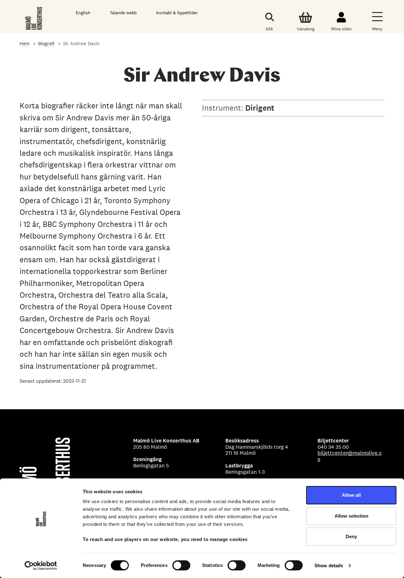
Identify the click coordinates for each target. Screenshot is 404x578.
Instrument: (223, 108)
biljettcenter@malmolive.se (350, 456)
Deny (351, 536)
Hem (25, 43)
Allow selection (351, 516)
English (83, 12)
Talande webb (123, 12)
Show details (328, 565)
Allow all (351, 495)
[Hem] (34, 18)
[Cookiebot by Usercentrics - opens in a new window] (40, 565)
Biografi (46, 43)
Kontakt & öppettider (177, 12)
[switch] (181, 565)
